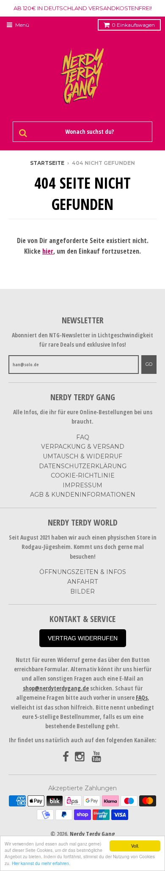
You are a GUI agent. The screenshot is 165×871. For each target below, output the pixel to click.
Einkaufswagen (133, 25)
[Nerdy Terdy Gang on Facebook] (66, 757)
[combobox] (88, 131)
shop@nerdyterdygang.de (56, 688)
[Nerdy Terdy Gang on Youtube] (97, 757)
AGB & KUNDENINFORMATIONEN (82, 494)
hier (47, 251)
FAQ (82, 437)
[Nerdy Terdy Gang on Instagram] (80, 757)
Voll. (135, 846)
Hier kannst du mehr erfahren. (41, 863)
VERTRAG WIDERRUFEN (83, 638)
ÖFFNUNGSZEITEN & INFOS (82, 572)
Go (149, 364)
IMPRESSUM (82, 485)
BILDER (82, 591)
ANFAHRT (82, 581)
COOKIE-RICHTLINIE (83, 475)
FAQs (142, 697)
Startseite (47, 163)
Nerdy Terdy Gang (92, 834)
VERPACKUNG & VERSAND (82, 446)
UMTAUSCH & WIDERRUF (82, 456)
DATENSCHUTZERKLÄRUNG (82, 466)
